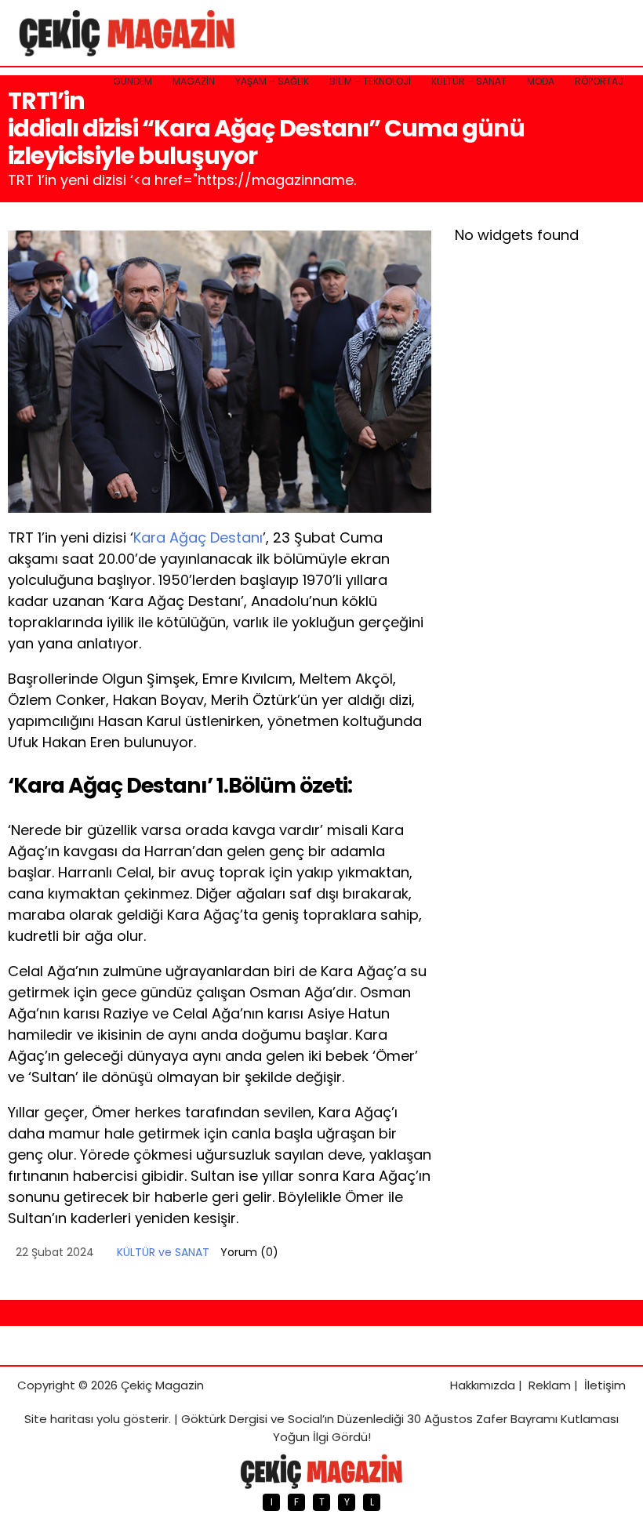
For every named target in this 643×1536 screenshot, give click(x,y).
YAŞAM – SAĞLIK (272, 81)
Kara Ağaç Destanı (198, 537)
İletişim (605, 1385)
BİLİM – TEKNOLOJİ (370, 81)
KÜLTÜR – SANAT (469, 81)
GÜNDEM (132, 81)
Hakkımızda (482, 1385)
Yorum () (249, 1252)
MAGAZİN (194, 81)
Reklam (550, 1385)
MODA (540, 81)
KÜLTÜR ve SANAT (163, 1252)
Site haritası (58, 1419)
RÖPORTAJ (599, 81)
